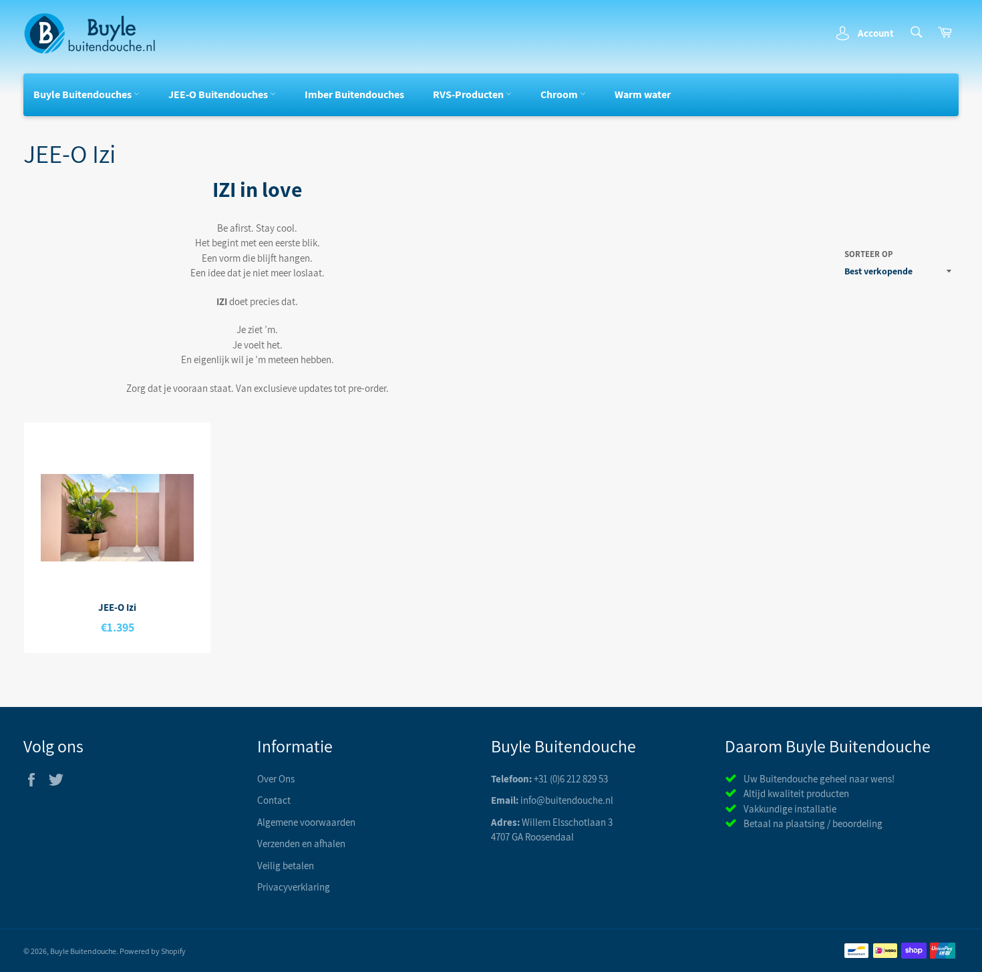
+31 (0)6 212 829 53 (571, 778)
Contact (274, 800)
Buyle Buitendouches (83, 94)
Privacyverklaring (293, 887)
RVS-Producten (469, 94)
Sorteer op (868, 254)
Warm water (643, 94)
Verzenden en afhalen (301, 843)
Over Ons (276, 778)
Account (876, 33)
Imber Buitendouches (354, 94)
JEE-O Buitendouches (219, 94)
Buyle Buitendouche (83, 951)
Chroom (560, 94)
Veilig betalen (285, 865)
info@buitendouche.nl (566, 800)
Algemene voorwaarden (306, 822)
